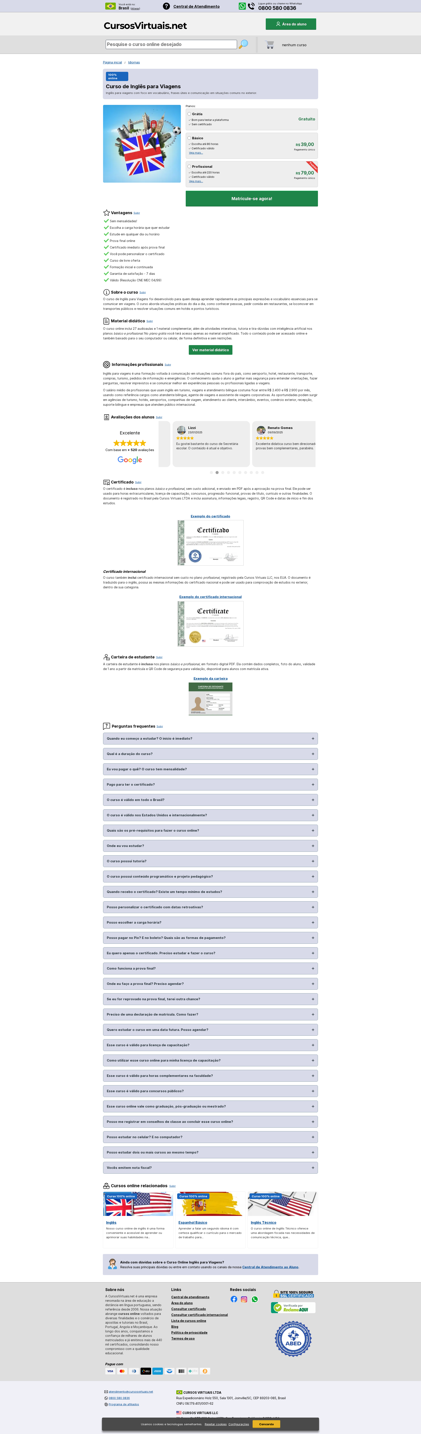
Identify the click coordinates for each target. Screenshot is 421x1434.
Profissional (202, 166)
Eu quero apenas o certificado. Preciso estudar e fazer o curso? (161, 953)
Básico (197, 138)
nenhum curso (294, 45)
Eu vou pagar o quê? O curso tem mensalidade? (147, 769)
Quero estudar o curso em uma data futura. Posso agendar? (157, 1030)
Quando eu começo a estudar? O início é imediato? (149, 738)
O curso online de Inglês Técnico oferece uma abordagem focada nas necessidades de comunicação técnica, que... (283, 1233)
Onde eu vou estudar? (125, 846)
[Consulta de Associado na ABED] (293, 1358)
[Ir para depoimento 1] (211, 472)
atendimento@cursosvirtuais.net (131, 1391)
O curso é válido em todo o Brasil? (135, 800)
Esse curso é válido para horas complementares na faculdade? (160, 1076)
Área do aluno (182, 1303)
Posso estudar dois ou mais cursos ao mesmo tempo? (152, 1152)
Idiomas (134, 62)
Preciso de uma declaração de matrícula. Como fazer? (152, 1014)
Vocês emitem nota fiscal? (129, 1168)
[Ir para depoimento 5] (234, 472)
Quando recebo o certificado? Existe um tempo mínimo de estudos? (164, 892)
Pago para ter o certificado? (131, 784)
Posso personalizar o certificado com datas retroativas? (155, 907)
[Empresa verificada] (293, 1312)
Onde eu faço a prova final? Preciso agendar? (145, 984)
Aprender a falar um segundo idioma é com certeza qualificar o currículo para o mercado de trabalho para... (210, 1233)
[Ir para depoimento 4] (228, 472)
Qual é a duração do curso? (130, 754)
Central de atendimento (190, 1297)
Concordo (266, 1424)
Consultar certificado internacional (199, 1315)
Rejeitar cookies (216, 1424)
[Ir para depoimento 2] (217, 472)
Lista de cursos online (188, 1321)
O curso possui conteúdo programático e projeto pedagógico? (160, 876)
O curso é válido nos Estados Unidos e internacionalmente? (157, 815)
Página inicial (112, 62)
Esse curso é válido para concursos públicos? (145, 1091)
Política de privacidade (189, 1332)
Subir (137, 212)
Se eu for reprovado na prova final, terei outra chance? (153, 999)
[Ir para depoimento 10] (262, 472)
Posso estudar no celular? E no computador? (144, 1137)
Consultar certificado (188, 1309)
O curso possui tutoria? (126, 861)
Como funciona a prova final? (131, 968)
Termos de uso (183, 1338)
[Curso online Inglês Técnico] (283, 1215)
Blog (174, 1326)
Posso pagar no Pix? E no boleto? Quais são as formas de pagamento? (166, 938)
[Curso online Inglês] (138, 1215)
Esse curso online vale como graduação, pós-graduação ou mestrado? (166, 1106)
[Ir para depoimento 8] (251, 472)
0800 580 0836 (277, 8)
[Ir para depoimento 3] (222, 472)
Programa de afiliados (124, 1404)
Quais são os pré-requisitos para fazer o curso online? (153, 830)
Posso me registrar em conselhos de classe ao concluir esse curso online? (170, 1122)
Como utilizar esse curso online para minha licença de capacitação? (164, 1060)
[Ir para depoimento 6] (239, 472)
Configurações (238, 1424)
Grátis (197, 114)
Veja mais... (196, 152)
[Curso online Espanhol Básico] (210, 1215)
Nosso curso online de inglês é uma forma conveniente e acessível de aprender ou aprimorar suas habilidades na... (135, 1233)
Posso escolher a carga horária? (134, 922)
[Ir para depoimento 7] (245, 472)
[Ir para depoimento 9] (257, 472)
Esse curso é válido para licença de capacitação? (148, 1045)
